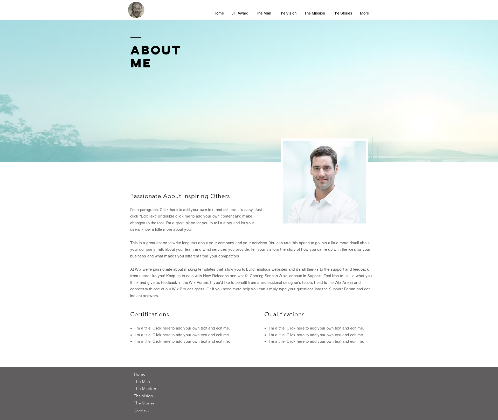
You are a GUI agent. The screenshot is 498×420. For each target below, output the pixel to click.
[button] (139, 374)
